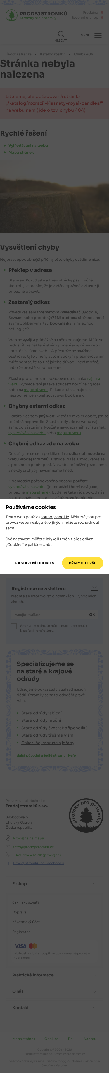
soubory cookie (55, 517)
